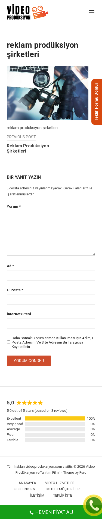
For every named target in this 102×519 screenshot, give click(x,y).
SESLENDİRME (26, 489)
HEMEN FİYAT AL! (54, 512)
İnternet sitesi (19, 314)
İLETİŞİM (37, 495)
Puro (82, 472)
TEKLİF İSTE (62, 495)
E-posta (15, 290)
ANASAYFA (27, 483)
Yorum (14, 206)
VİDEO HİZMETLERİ (60, 483)
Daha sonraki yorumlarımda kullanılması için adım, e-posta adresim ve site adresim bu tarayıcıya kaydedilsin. (53, 342)
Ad (10, 266)
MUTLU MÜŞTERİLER (63, 489)
